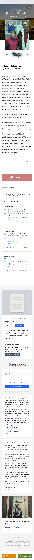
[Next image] (30, 507)
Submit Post (17, 386)
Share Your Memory (12, 355)
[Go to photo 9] (19, 515)
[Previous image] (4, 507)
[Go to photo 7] (17, 515)
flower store (24, 164)
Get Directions (10, 223)
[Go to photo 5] (15, 515)
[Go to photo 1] (10, 515)
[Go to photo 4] (14, 515)
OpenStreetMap (19, 545)
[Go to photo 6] (16, 515)
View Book (9, 325)
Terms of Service (22, 542)
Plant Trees (24, 223)
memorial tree (25, 161)
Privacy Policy (11, 542)
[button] (17, 507)
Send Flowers (23, 270)
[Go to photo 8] (18, 515)
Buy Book (20, 325)
